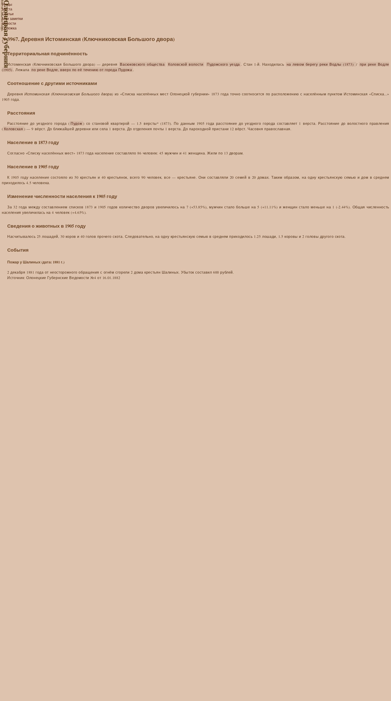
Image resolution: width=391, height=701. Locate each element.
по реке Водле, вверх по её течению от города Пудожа (81, 69)
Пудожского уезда (223, 64)
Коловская (13, 128)
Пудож (76, 123)
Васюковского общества (142, 64)
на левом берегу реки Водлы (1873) (321, 64)
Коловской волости (185, 64)
